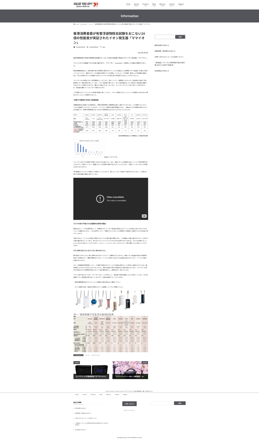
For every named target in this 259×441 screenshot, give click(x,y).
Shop (101, 394)
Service (85, 394)
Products (93, 394)
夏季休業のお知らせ (161, 45)
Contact (117, 394)
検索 (180, 37)
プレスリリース (95, 355)
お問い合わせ (129, 404)
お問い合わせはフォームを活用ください (169, 57)
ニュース (86, 355)
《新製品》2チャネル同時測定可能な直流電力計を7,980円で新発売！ (169, 64)
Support (125, 394)
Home (77, 394)
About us (108, 394)
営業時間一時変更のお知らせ (165, 51)
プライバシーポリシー (129, 410)
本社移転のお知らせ (161, 71)
